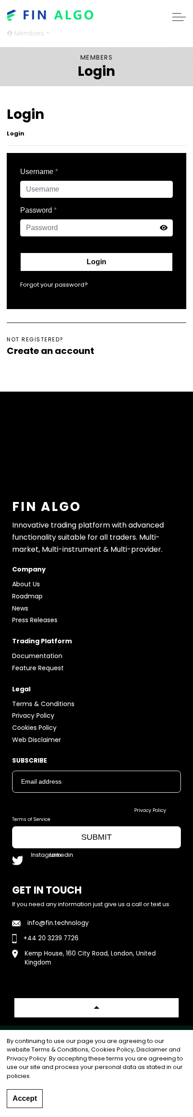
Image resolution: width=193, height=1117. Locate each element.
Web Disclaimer (36, 739)
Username (39, 171)
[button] (96, 1008)
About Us (26, 584)
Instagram (39, 857)
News (20, 608)
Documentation (37, 655)
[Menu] (179, 17)
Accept (25, 1098)
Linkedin (58, 857)
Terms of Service (31, 819)
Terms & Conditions (43, 703)
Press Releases (34, 619)
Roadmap (27, 596)
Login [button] (96, 262)
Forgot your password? (54, 284)
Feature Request (38, 667)
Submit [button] (96, 837)
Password (38, 210)
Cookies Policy (34, 727)
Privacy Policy (33, 715)
